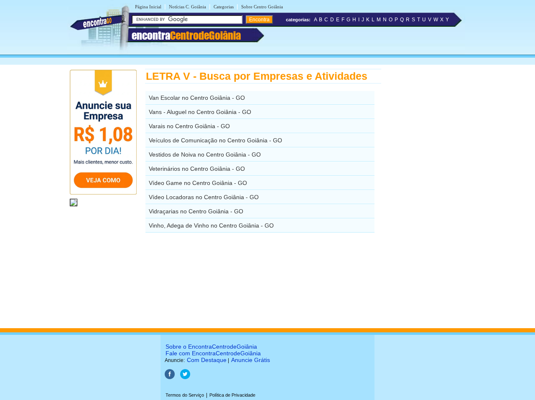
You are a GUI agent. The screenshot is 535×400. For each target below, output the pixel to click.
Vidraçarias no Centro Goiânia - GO (196, 211)
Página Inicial (148, 6)
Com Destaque (207, 360)
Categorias (224, 6)
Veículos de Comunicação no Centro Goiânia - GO (215, 140)
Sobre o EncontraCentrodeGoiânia (211, 346)
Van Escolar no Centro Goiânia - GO (197, 97)
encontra (186, 35)
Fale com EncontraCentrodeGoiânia (213, 353)
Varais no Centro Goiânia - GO (189, 126)
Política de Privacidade (232, 394)
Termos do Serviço (185, 394)
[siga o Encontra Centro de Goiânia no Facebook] (170, 377)
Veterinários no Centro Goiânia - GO (197, 168)
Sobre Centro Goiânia (262, 6)
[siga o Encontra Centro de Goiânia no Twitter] (185, 377)
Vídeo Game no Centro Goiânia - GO (198, 183)
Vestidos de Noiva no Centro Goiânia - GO (205, 154)
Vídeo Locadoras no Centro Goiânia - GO (204, 197)
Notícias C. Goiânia (187, 6)
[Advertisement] (424, 194)
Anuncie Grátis (250, 360)
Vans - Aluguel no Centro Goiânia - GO (200, 112)
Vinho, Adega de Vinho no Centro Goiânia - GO (211, 225)
